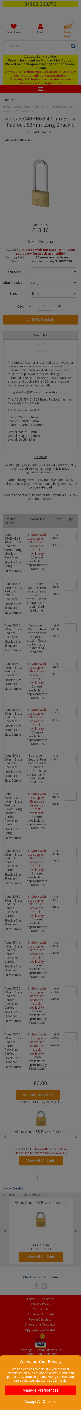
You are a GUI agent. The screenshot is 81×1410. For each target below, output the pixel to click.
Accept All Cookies (40, 1401)
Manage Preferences (40, 1390)
